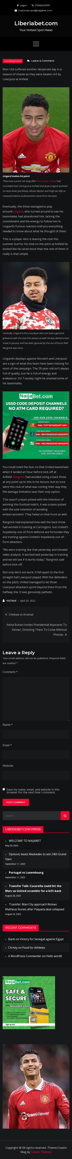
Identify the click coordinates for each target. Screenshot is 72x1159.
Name (8, 725)
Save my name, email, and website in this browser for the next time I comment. (33, 791)
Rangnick (19, 477)
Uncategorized (12, 61)
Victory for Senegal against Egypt (42, 939)
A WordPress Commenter (24, 956)
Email (7, 745)
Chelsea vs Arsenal (21, 614)
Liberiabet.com (36, 23)
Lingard (18, 211)
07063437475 (42, 5)
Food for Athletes (33, 948)
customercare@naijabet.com (35, 10)
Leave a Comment (42, 60)
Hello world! (54, 956)
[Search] (65, 815)
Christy (12, 948)
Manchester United (46, 181)
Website (8, 766)
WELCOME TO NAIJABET (25, 841)
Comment (10, 672)
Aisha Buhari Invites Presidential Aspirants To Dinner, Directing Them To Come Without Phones (37, 630)
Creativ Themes (41, 1152)
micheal (11, 600)
